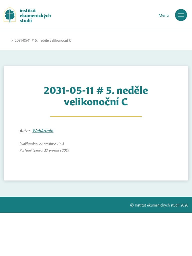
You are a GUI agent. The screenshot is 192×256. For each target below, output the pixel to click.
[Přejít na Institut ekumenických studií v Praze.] (6, 40)
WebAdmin (43, 130)
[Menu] (181, 15)
